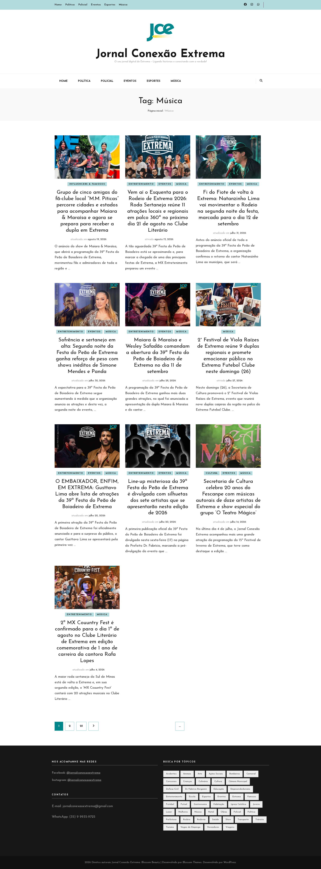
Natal (211, 812)
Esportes (109, 4)
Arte (200, 774)
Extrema (236, 797)
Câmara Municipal (238, 781)
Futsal (184, 804)
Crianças (187, 781)
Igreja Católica (238, 804)
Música (123, 4)
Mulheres (183, 812)
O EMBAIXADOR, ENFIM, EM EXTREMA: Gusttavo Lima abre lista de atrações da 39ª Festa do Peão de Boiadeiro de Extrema (87, 494)
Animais (187, 774)
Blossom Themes (192, 862)
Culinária (203, 781)
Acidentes (171, 774)
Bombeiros (234, 774)
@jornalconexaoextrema (83, 772)
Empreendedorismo (240, 789)
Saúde (215, 819)
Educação (219, 789)
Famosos (251, 797)
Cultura (212, 473)
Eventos (96, 4)
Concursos (171, 781)
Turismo (170, 827)
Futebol (170, 804)
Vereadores (213, 827)
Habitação (218, 804)
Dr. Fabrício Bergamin (196, 789)
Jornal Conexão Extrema (160, 54)
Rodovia (201, 819)
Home (58, 4)
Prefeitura (171, 819)
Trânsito (259, 819)
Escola (192, 797)
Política (70, 4)
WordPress (229, 862)
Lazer (169, 812)
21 (83, 726)
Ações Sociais (216, 774)
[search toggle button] (261, 81)
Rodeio (186, 819)
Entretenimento (141, 184)
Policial (82, 4)
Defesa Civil (172, 789)
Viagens (230, 827)
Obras (224, 812)
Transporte (243, 819)
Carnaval (251, 774)
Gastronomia (200, 804)
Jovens (256, 804)
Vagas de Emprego (190, 827)
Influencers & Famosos (87, 184)
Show (228, 819)
